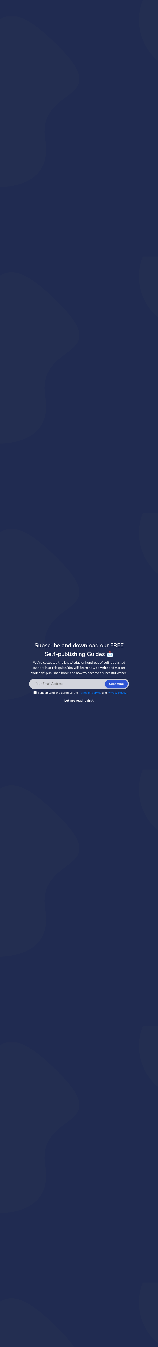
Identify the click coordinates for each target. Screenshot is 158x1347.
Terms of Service (90, 693)
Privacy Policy (117, 693)
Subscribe (116, 684)
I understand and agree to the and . (83, 693)
